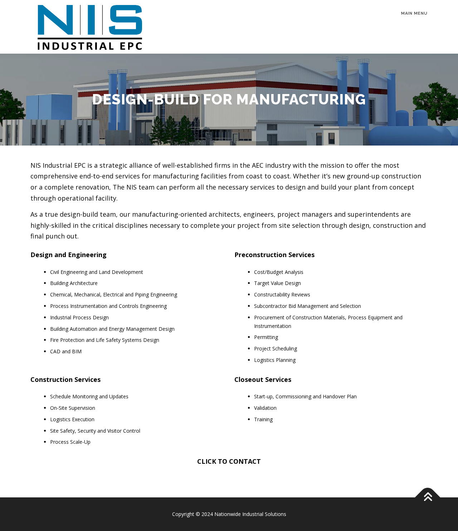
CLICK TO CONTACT (229, 461)
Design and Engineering (68, 254)
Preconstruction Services (274, 254)
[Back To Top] (427, 497)
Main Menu (414, 13)
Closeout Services (262, 379)
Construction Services (65, 379)
